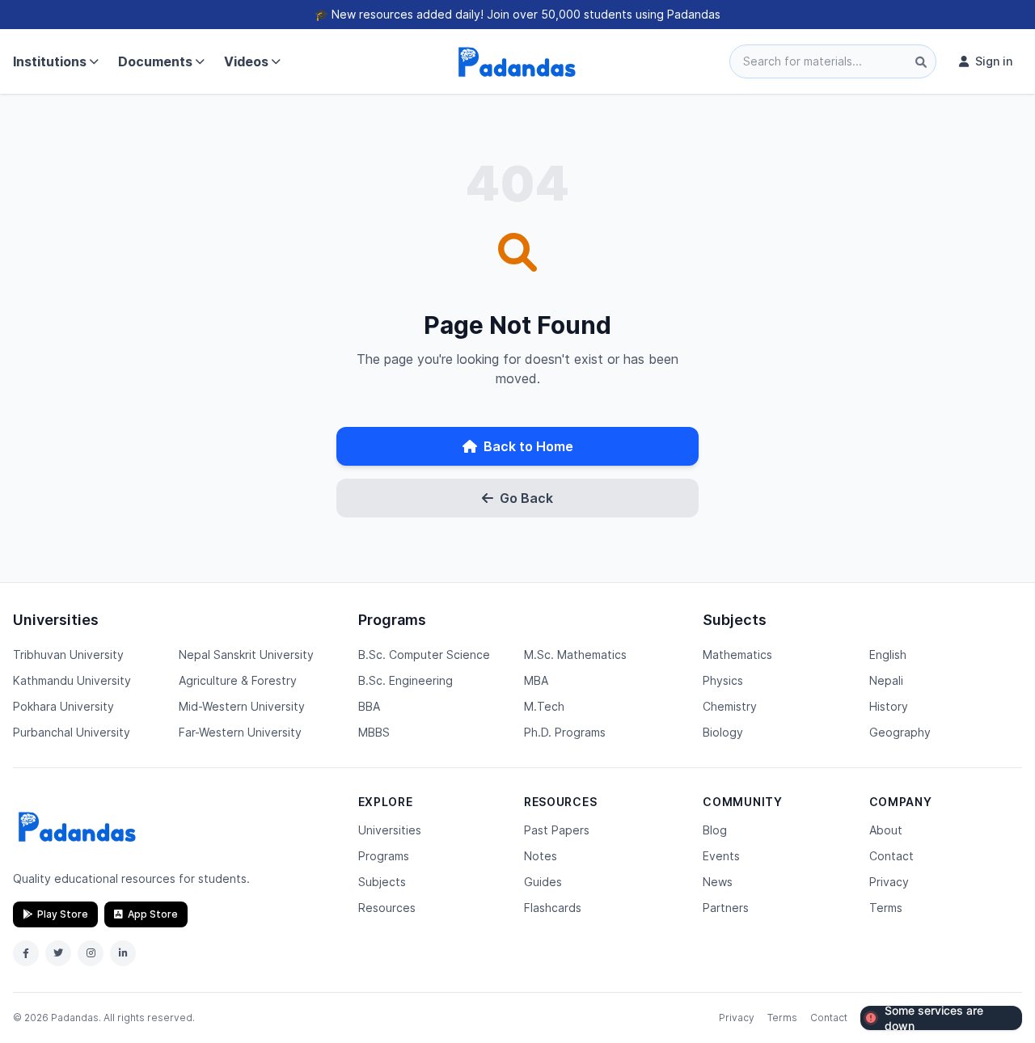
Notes (540, 856)
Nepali (886, 680)
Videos (246, 61)
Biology (723, 732)
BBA (369, 706)
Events (721, 856)
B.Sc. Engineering (405, 680)
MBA (536, 680)
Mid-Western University (242, 706)
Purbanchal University (71, 732)
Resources (387, 907)
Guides (543, 882)
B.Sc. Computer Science (424, 654)
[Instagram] (91, 953)
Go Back (526, 498)
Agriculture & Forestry (238, 680)
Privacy (889, 882)
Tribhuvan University (68, 654)
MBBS (374, 732)
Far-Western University (240, 732)
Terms (885, 907)
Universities (389, 830)
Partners (726, 907)
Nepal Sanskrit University (246, 654)
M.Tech (544, 706)
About (885, 830)
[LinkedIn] (123, 953)
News (718, 882)
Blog (715, 830)
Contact (891, 856)
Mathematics (737, 654)
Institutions (50, 61)
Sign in (993, 61)
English (887, 654)
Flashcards (552, 907)
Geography (900, 732)
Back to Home (528, 446)
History (888, 706)
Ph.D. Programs (565, 732)
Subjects (382, 882)
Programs (383, 856)
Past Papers (556, 830)
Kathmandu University (72, 680)
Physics (723, 680)
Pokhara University (63, 706)
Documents (155, 61)
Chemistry (730, 706)
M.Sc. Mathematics (575, 654)
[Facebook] (26, 953)
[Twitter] (58, 953)
